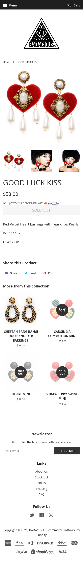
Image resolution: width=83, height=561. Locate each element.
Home (6, 62)
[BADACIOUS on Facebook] (41, 516)
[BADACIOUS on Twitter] (32, 516)
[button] (41, 203)
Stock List (41, 477)
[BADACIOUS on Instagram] (51, 516)
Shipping (41, 489)
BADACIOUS (37, 530)
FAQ (41, 494)
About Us (41, 471)
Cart (76, 5)
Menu (12, 5)
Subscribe (67, 451)
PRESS (41, 483)
